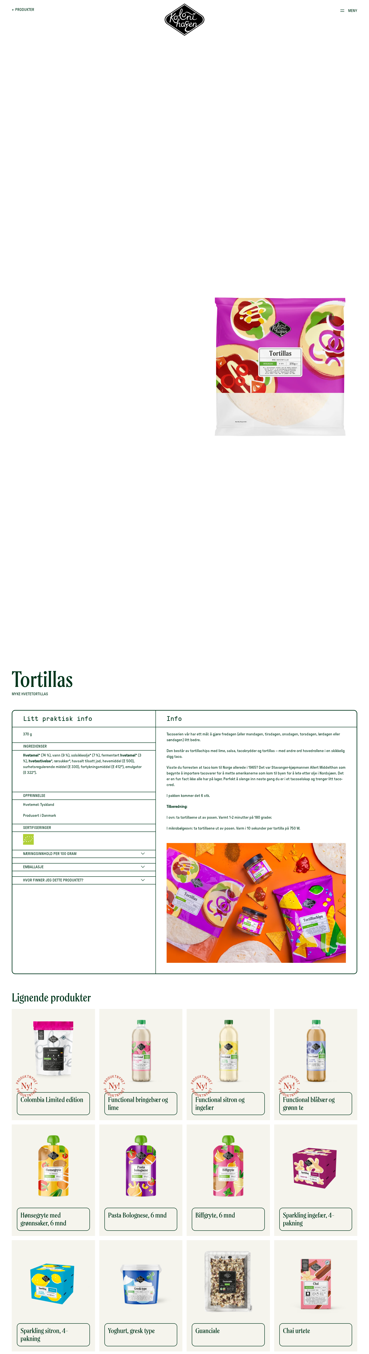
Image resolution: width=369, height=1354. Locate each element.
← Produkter (23, 10)
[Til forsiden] (184, 20)
